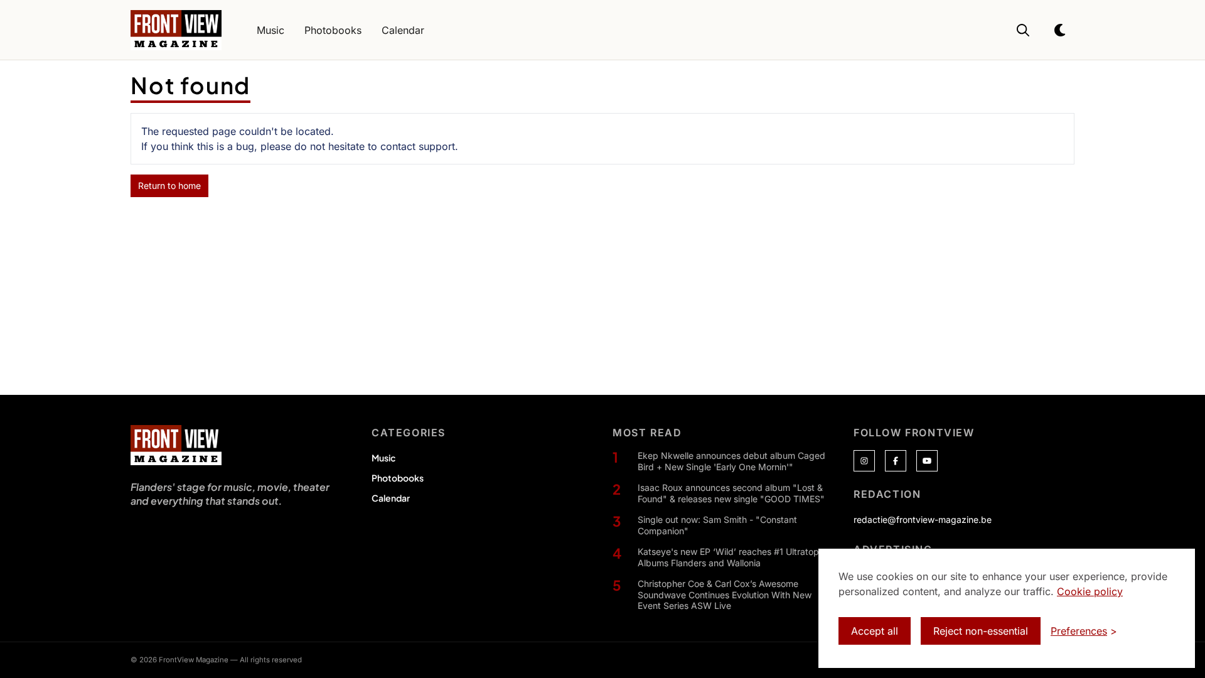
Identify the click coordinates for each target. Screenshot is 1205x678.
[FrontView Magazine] (176, 445)
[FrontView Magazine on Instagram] (864, 460)
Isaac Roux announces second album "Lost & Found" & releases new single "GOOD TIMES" (731, 493)
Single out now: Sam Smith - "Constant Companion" (717, 525)
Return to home (169, 185)
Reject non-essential (980, 631)
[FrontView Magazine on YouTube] (927, 460)
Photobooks (398, 477)
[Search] (1023, 30)
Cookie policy (1090, 591)
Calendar (391, 497)
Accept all (874, 631)
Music (383, 457)
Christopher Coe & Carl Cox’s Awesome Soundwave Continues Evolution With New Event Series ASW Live (724, 594)
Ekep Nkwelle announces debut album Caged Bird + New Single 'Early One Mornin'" (731, 461)
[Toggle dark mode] (1060, 30)
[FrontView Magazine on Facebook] (895, 460)
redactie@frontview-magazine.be (923, 519)
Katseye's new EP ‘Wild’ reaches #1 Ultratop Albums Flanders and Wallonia (728, 557)
